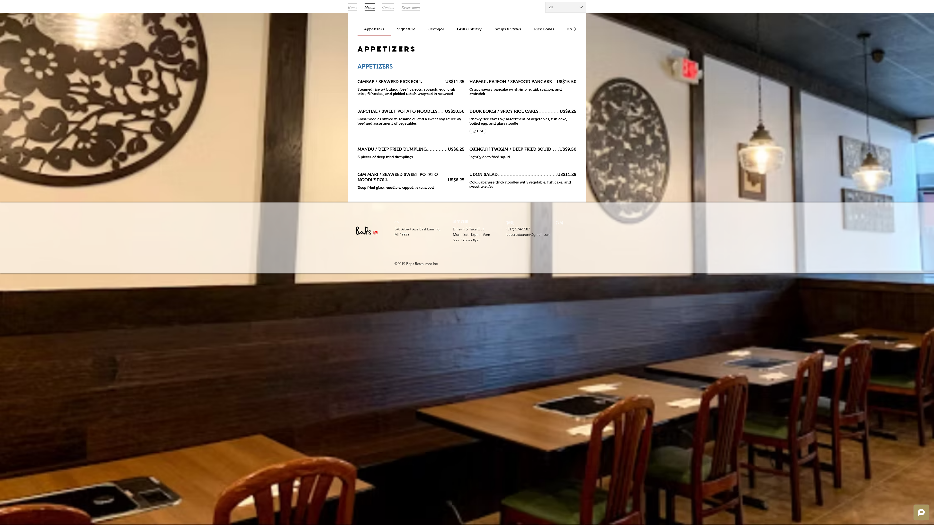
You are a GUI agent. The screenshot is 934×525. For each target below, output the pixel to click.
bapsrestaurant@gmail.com (528, 234)
